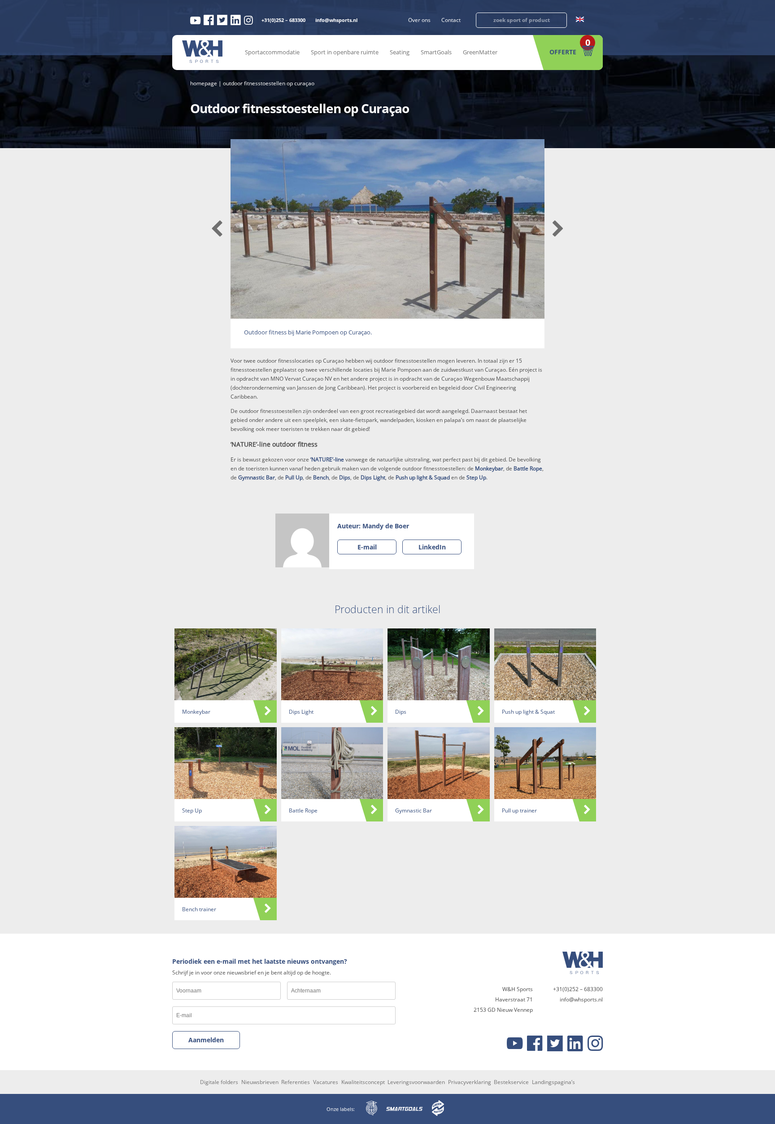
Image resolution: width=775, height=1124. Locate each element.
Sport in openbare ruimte (345, 52)
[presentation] (216, 229)
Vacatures (325, 1082)
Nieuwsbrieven (260, 1082)
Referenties (295, 1082)
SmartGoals (436, 52)
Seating (399, 52)
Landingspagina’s (553, 1082)
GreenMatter (480, 52)
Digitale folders (219, 1082)
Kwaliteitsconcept (363, 1082)
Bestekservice (511, 1082)
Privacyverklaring (469, 1082)
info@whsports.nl (336, 20)
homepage (203, 83)
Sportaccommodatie (272, 52)
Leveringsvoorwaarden (416, 1082)
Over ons (419, 20)
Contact (451, 20)
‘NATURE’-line (327, 459)
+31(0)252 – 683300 (283, 20)
